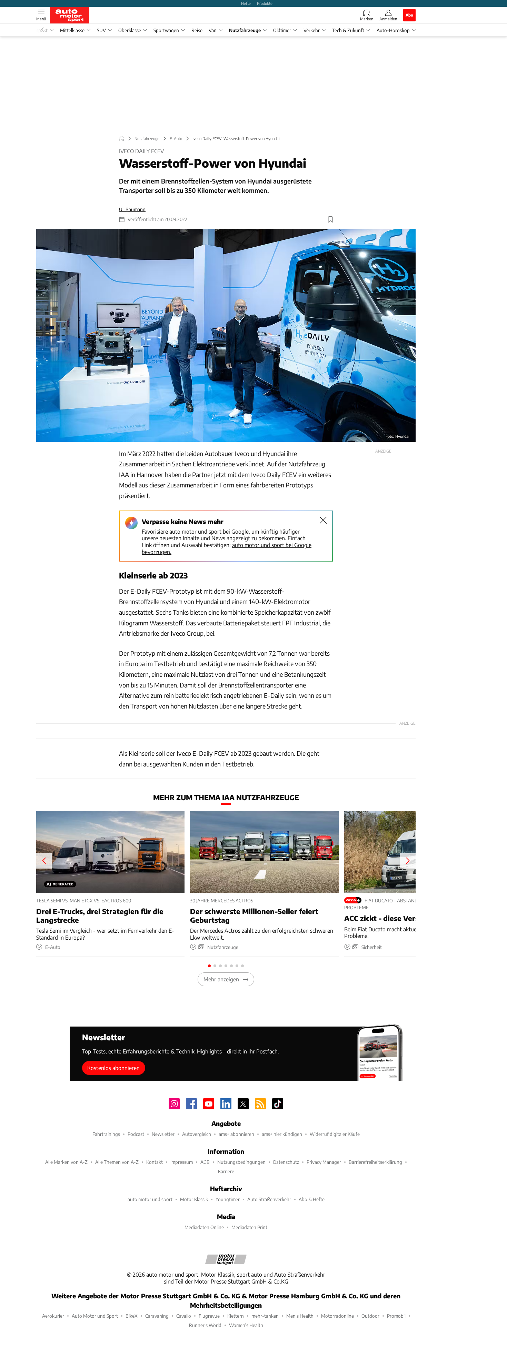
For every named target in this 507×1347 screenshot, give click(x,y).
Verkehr (312, 30)
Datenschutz (286, 1162)
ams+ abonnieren (236, 1134)
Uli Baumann (132, 209)
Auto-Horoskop (393, 30)
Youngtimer (228, 1199)
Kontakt (154, 1162)
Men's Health (300, 1316)
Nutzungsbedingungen (241, 1162)
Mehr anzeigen (221, 979)
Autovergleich (196, 1134)
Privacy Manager (324, 1162)
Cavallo (183, 1316)
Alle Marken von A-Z (66, 1162)
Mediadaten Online (204, 1227)
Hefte (246, 3)
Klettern (235, 1316)
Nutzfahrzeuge (245, 30)
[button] (226, 335)
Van (213, 30)
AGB (205, 1162)
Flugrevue (209, 1316)
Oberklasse (129, 30)
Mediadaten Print (249, 1227)
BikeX (132, 1316)
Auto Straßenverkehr (269, 1199)
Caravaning (157, 1316)
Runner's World (205, 1325)
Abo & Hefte (312, 1199)
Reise (196, 30)
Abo (409, 14)
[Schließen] (323, 520)
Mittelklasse (72, 30)
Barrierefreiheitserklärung (375, 1162)
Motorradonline (337, 1316)
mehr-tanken (265, 1316)
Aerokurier (53, 1316)
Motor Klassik (194, 1199)
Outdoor (370, 1316)
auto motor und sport (150, 1199)
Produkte (264, 3)
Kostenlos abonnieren (113, 1067)
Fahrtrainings (106, 1134)
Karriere (226, 1171)
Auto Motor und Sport (95, 1316)
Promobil (396, 1316)
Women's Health (246, 1325)
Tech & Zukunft (348, 30)
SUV (101, 30)
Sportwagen (166, 30)
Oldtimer (282, 30)
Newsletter (163, 1134)
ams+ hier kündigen (282, 1134)
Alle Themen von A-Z (117, 1162)
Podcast (136, 1134)
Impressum (181, 1162)
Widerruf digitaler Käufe (335, 1134)
